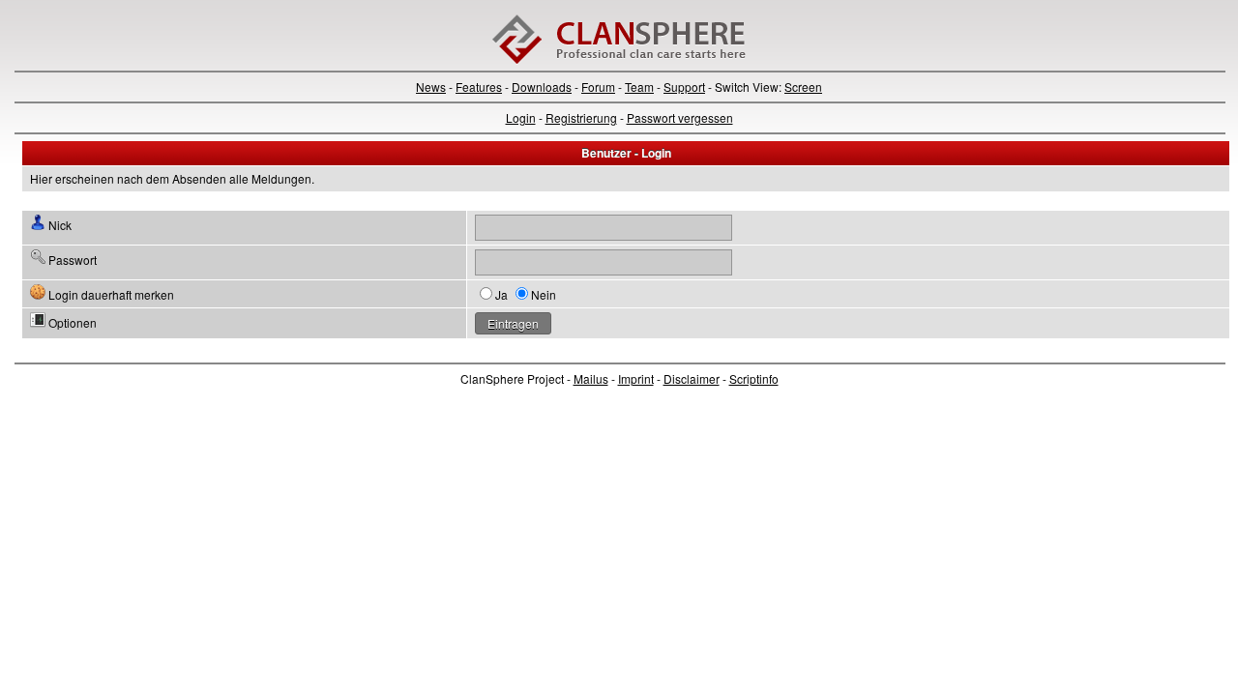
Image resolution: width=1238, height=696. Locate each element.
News (431, 86)
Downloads (542, 86)
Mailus (591, 378)
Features (479, 86)
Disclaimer (691, 378)
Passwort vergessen (680, 117)
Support (684, 86)
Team (639, 86)
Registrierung (581, 117)
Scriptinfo (754, 378)
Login (521, 117)
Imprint (636, 378)
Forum (598, 86)
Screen (803, 86)
